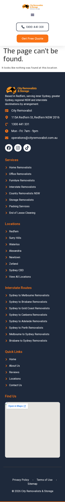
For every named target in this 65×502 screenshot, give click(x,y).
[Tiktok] (27, 148)
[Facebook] (8, 148)
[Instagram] (18, 148)
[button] (32, 15)
